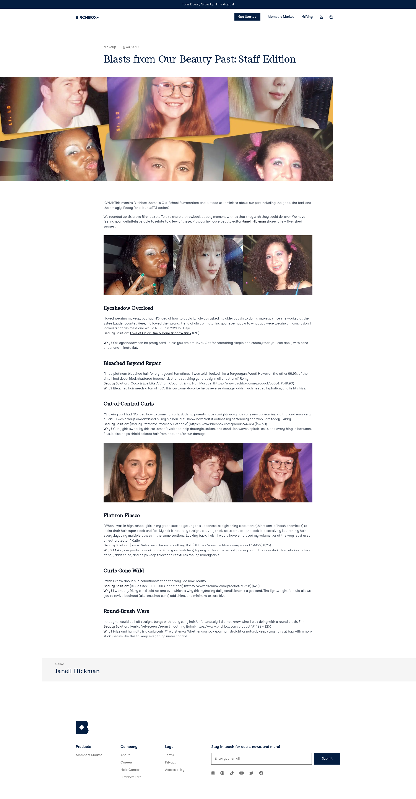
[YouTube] (241, 773)
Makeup (110, 47)
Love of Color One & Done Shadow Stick (160, 333)
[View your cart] (333, 17)
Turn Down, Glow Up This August (208, 4)
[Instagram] (213, 773)
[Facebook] (261, 773)
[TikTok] (232, 773)
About (125, 755)
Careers (126, 762)
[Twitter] (251, 773)
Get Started (247, 17)
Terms (169, 755)
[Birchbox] (82, 727)
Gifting (307, 17)
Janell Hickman (254, 221)
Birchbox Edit (130, 777)
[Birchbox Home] (87, 17)
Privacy (170, 762)
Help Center (129, 770)
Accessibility (174, 770)
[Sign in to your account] (321, 17)
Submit (327, 758)
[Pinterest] (222, 773)
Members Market (281, 17)
